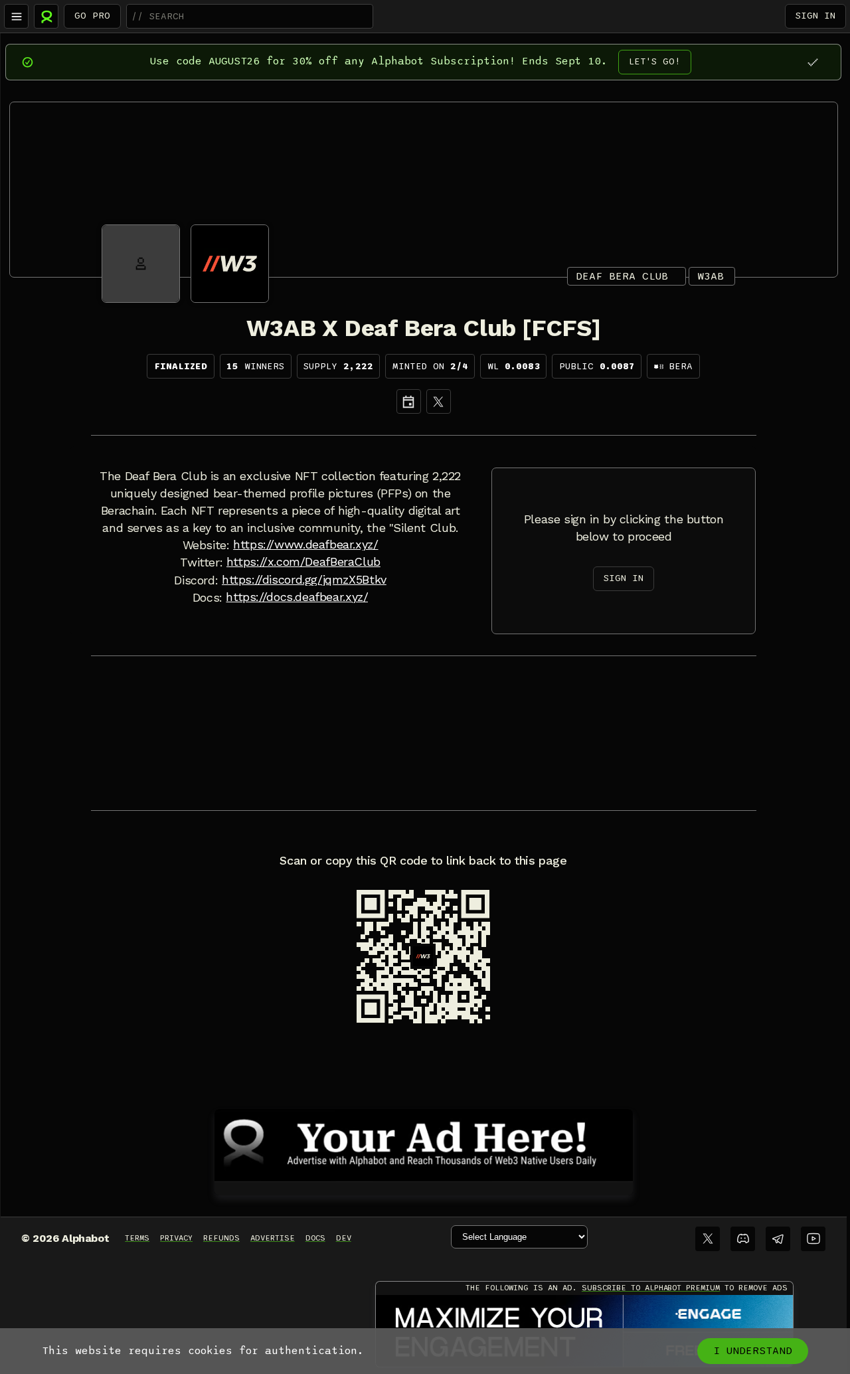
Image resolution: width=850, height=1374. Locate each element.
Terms (137, 1238)
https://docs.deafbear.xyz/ (297, 597)
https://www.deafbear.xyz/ (305, 545)
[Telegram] (778, 1239)
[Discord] (742, 1239)
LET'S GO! (655, 61)
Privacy (176, 1238)
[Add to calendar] (408, 401)
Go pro (92, 15)
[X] (438, 401)
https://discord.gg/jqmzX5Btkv (304, 580)
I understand (752, 1350)
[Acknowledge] (812, 62)
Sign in (815, 15)
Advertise (272, 1238)
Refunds (221, 1238)
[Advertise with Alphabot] (423, 1143)
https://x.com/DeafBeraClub (303, 562)
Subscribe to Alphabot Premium (651, 1287)
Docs (315, 1238)
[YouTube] (813, 1239)
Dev (343, 1238)
